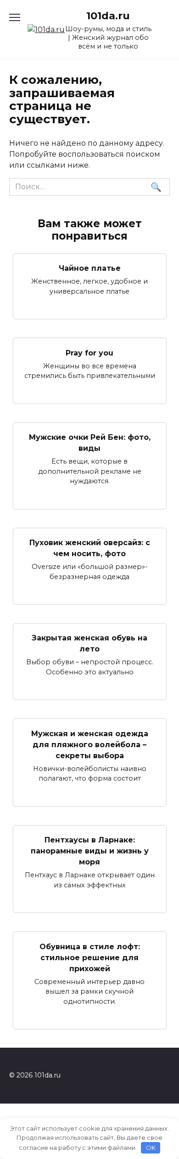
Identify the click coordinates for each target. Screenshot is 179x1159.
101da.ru (108, 15)
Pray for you (89, 352)
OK (151, 1147)
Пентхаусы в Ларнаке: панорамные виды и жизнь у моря (90, 851)
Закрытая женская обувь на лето (89, 643)
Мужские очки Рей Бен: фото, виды (90, 443)
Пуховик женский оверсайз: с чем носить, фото (89, 548)
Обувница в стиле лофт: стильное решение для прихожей (89, 957)
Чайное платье (90, 268)
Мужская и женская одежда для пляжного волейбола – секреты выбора (89, 744)
